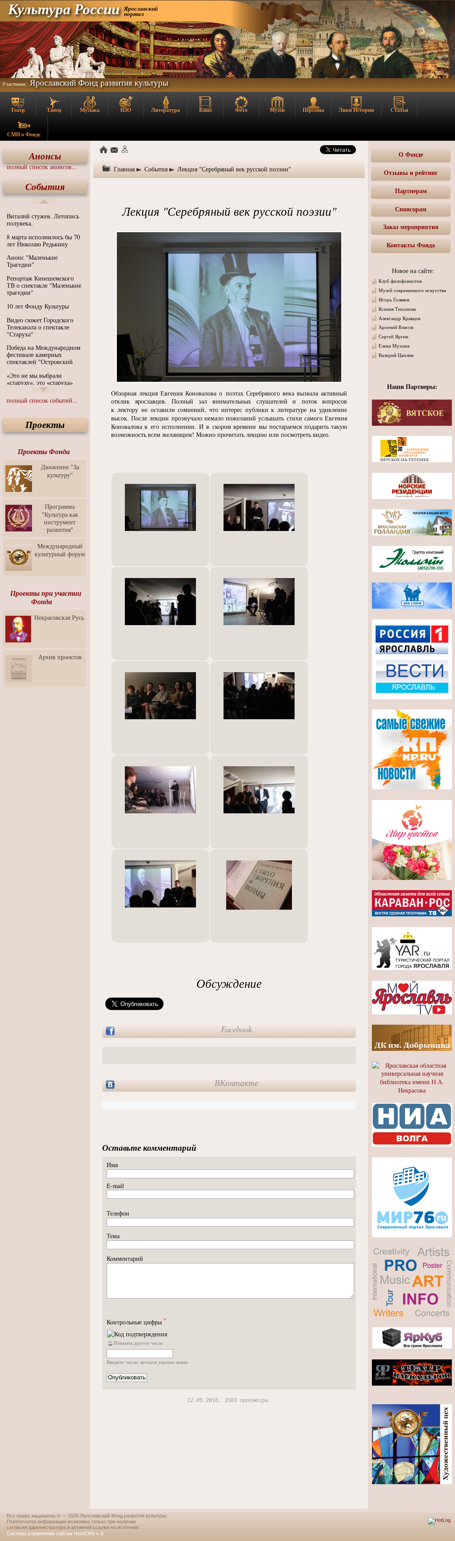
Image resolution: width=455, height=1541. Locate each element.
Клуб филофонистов (400, 281)
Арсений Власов (396, 327)
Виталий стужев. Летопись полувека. (43, 219)
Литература (165, 110)
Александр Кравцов (399, 318)
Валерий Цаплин (396, 355)
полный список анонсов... (42, 166)
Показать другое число (138, 1343)
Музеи (277, 110)
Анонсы (45, 156)
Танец (54, 110)
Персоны (313, 110)
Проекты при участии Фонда (45, 597)
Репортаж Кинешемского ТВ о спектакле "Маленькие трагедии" (44, 285)
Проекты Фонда (44, 451)
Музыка (90, 110)
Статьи (399, 110)
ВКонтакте (236, 1083)
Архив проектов (60, 657)
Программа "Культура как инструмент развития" (60, 518)
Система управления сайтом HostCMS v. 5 (55, 1533)
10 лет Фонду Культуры (38, 306)
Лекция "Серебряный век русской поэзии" (234, 169)
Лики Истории (356, 110)
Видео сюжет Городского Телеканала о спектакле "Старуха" (40, 327)
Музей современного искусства (412, 290)
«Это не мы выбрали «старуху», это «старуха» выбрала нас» (40, 382)
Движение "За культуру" (60, 471)
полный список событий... (42, 400)
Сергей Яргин (393, 336)
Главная (124, 169)
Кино (205, 110)
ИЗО (125, 110)
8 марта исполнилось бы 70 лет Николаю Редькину (43, 240)
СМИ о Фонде (23, 134)
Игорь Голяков (394, 300)
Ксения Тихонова (397, 309)
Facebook (236, 1029)
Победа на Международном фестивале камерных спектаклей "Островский (43, 354)
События (45, 186)
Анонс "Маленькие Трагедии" (32, 261)
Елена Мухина (394, 346)
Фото (241, 110)
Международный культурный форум (60, 550)
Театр (18, 110)
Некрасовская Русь (59, 617)
